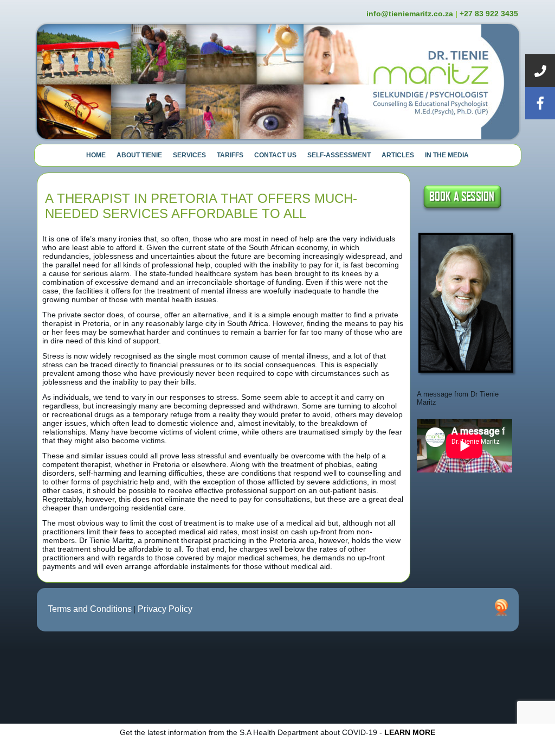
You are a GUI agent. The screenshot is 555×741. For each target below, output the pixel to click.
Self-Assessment (339, 155)
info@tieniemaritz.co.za (409, 13)
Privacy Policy (165, 609)
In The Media (447, 155)
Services (189, 155)
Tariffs (230, 155)
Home (96, 155)
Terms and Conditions (90, 609)
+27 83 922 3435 (489, 13)
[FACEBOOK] (540, 103)
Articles (398, 155)
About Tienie (139, 155)
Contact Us (275, 155)
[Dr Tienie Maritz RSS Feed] (501, 607)
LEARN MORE (409, 732)
